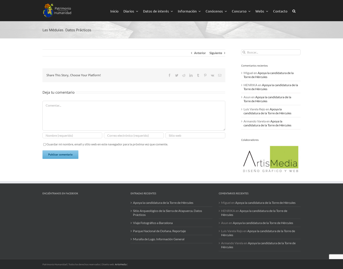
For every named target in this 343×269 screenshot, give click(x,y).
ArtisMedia (120, 264)
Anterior (200, 53)
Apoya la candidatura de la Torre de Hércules (267, 111)
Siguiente (215, 53)
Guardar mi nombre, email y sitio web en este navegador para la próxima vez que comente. (107, 144)
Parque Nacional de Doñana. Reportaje (159, 231)
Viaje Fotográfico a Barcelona (153, 223)
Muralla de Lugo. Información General (158, 239)
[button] (294, 10)
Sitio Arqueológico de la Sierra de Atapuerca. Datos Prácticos (167, 213)
